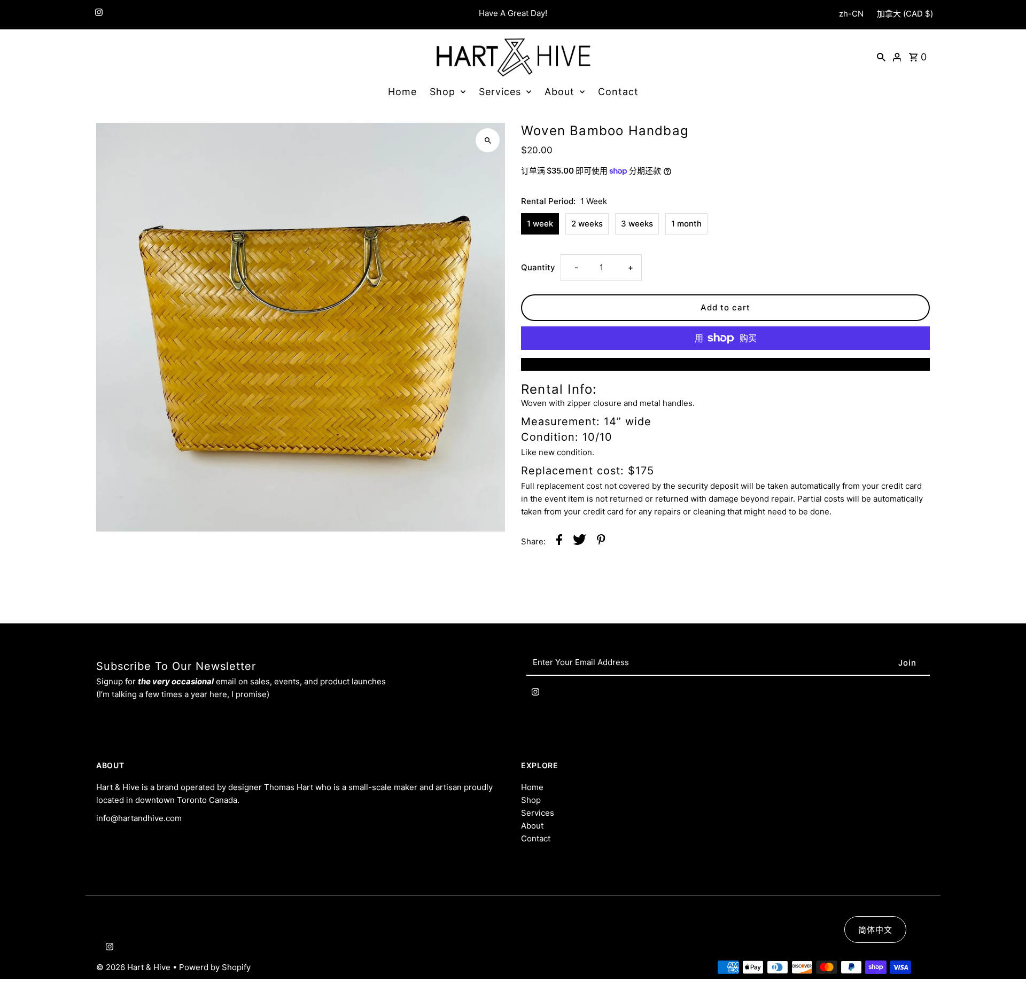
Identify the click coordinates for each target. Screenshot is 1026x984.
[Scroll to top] (1003, 956)
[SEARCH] (881, 57)
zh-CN (851, 14)
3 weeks (637, 223)
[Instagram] (98, 15)
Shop (442, 91)
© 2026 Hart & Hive (134, 967)
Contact (618, 91)
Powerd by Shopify (215, 967)
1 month (686, 223)
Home (402, 91)
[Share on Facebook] (559, 541)
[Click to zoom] (488, 140)
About (559, 91)
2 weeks (587, 223)
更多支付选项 (726, 364)
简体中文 (875, 930)
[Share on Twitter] (579, 541)
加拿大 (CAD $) (905, 14)
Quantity (538, 267)
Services (500, 91)
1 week (540, 223)
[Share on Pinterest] (601, 541)
